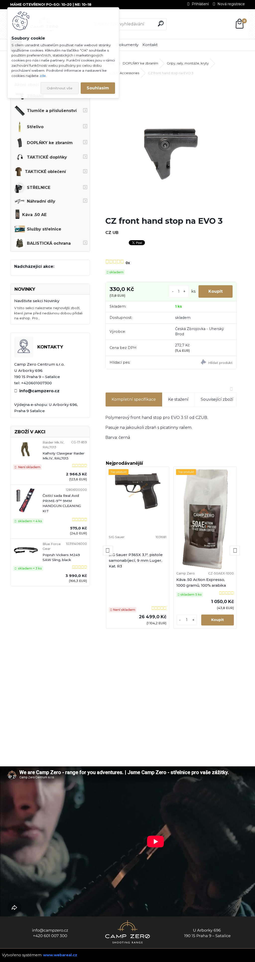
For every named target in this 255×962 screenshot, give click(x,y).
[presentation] (108, 551)
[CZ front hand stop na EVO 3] (171, 146)
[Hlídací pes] (204, 362)
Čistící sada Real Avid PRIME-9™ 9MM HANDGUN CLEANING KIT (62, 503)
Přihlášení (200, 4)
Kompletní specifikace (134, 399)
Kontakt (150, 44)
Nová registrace (231, 4)
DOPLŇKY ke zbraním (140, 63)
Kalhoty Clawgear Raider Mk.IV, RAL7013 (63, 455)
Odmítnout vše (59, 88)
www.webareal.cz (60, 955)
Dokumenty (127, 44)
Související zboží (221, 399)
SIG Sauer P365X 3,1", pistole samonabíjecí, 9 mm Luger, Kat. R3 (136, 560)
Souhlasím (98, 88)
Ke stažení (178, 399)
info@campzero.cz (39, 391)
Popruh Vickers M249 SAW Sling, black (61, 557)
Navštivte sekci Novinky (36, 300)
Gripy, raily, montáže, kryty (188, 63)
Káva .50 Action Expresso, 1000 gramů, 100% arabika (201, 582)
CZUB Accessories (124, 73)
